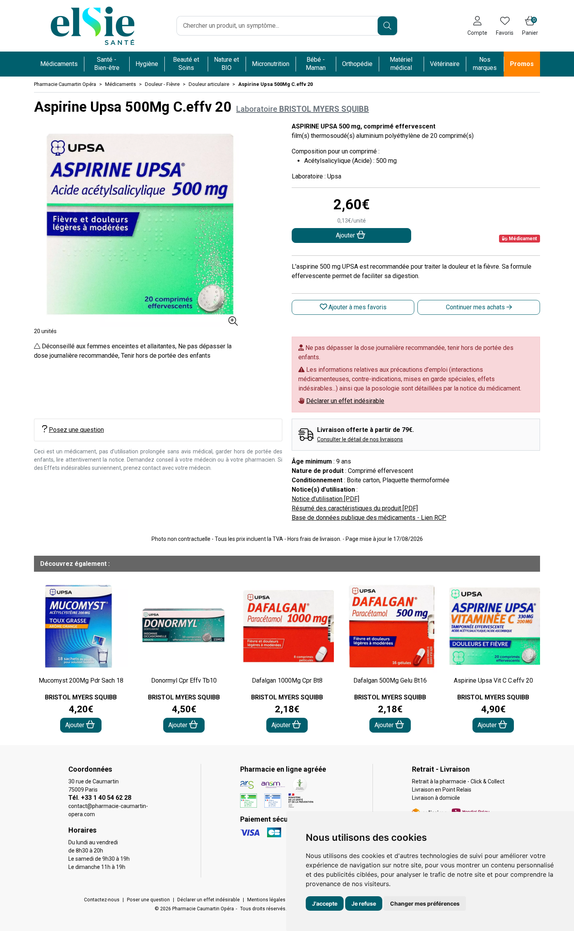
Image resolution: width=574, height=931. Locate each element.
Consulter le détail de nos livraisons (360, 439)
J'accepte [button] (324, 903)
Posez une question (76, 429)
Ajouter (75, 725)
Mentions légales (266, 899)
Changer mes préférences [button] (425, 903)
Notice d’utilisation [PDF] (325, 499)
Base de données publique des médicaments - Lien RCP (369, 517)
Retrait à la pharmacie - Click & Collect (458, 781)
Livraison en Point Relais (441, 790)
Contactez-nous (101, 899)
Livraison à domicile (436, 798)
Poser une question (148, 899)
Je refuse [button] (363, 903)
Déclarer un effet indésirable (345, 401)
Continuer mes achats (476, 307)
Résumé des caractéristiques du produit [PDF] (355, 508)
